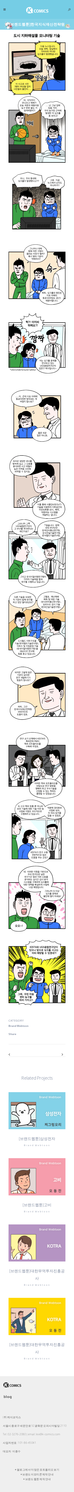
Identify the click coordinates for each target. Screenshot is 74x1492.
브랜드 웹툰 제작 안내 (38, 1479)
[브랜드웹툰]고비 (37, 1204)
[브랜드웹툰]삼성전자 (37, 1138)
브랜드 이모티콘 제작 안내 (38, 1474)
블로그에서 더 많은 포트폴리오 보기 (38, 1469)
